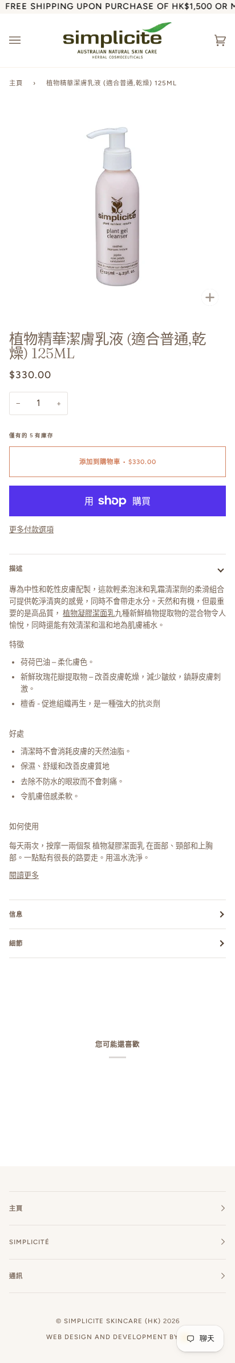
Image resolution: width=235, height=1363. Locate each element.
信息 (16, 914)
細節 (16, 943)
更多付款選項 (31, 529)
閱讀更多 (24, 875)
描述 (16, 569)
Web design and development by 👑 (117, 1337)
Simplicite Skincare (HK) (112, 1321)
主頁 (16, 83)
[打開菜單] (26, 41)
